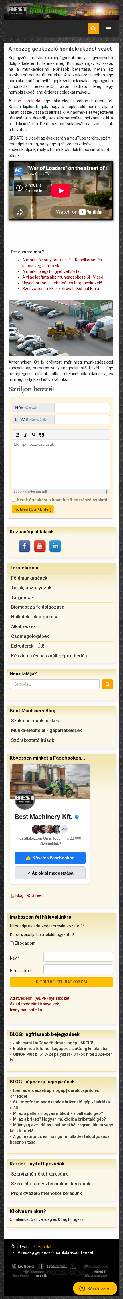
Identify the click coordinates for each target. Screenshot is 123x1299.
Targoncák (22, 597)
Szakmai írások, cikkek (35, 720)
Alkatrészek (23, 626)
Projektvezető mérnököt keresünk (46, 1193)
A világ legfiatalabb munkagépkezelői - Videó (62, 277)
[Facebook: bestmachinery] (25, 546)
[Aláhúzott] (33, 434)
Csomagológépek (30, 636)
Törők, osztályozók (31, 587)
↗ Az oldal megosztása (50, 872)
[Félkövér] (17, 434)
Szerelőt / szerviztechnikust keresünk (50, 1183)
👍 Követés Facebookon (50, 857)
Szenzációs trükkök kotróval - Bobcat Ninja (60, 288)
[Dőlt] (25, 434)
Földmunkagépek (29, 578)
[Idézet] (41, 434)
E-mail (35, 419)
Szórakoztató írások (32, 740)
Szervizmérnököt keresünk (39, 1174)
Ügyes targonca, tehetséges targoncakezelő (62, 283)
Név (26, 407)
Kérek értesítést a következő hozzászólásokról (62, 499)
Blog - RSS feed (29, 895)
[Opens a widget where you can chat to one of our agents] (95, 1289)
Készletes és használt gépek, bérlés (49, 656)
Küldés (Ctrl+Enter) (32, 509)
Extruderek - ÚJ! (27, 646)
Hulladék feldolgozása (35, 616)
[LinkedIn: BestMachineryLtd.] (55, 546)
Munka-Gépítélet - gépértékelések (46, 730)
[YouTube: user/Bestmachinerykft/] (40, 546)
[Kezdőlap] (61, 11)
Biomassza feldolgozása (37, 607)
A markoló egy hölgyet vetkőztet (51, 271)
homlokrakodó (27, 101)
